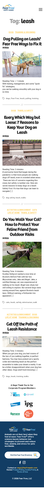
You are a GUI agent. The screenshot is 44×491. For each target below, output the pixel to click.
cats (8, 302)
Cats (34, 210)
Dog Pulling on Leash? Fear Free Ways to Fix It (21, 41)
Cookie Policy (30, 470)
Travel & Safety (25, 111)
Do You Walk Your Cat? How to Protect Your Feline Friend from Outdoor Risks (22, 226)
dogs (8, 98)
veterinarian (27, 302)
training (35, 98)
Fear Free (15, 98)
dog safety (10, 198)
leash (22, 98)
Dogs (11, 32)
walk (35, 302)
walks (23, 198)
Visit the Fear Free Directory (21, 455)
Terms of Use (22, 472)
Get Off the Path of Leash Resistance (22, 326)
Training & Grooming (25, 32)
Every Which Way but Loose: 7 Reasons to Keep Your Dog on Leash (22, 124)
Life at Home (14, 213)
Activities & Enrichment (19, 210)
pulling (28, 98)
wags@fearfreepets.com (27, 468)
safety (18, 302)
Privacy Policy (18, 470)
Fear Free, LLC (25, 478)
